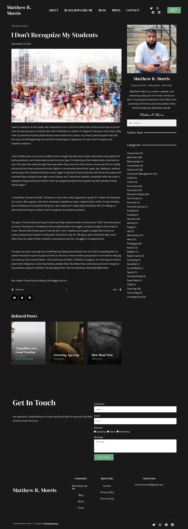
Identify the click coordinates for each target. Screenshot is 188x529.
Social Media (133, 268)
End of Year (133, 198)
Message (99, 437)
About (53, 10)
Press (116, 10)
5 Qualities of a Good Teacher (26, 350)
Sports (130, 272)
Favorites (132, 202)
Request (98, 427)
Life (129, 231)
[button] (174, 10)
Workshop (124, 431)
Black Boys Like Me (78, 10)
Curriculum (133, 186)
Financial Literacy (136, 206)
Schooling (132, 259)
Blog (102, 10)
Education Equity (136, 194)
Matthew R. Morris (19, 10)
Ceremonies (133, 165)
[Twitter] (151, 8)
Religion (131, 251)
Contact (132, 10)
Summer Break (134, 276)
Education (132, 190)
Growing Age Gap (66, 355)
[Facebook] (153, 12)
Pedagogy (132, 243)
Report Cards (134, 255)
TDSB (130, 284)
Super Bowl (133, 280)
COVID (130, 177)
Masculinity (133, 235)
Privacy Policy (107, 492)
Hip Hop (131, 218)
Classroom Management (139, 173)
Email (97, 415)
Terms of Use (107, 498)
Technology (133, 292)
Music (130, 239)
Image (130, 227)
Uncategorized (134, 296)
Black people (133, 161)
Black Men (132, 157)
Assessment (133, 153)
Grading (131, 214)
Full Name (99, 404)
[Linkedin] (159, 12)
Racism (130, 247)
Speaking (101, 431)
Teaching (19, 26)
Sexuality (131, 263)
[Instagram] (157, 8)
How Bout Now (102, 355)
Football (131, 210)
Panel (112, 431)
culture (130, 181)
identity (131, 222)
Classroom (132, 169)
